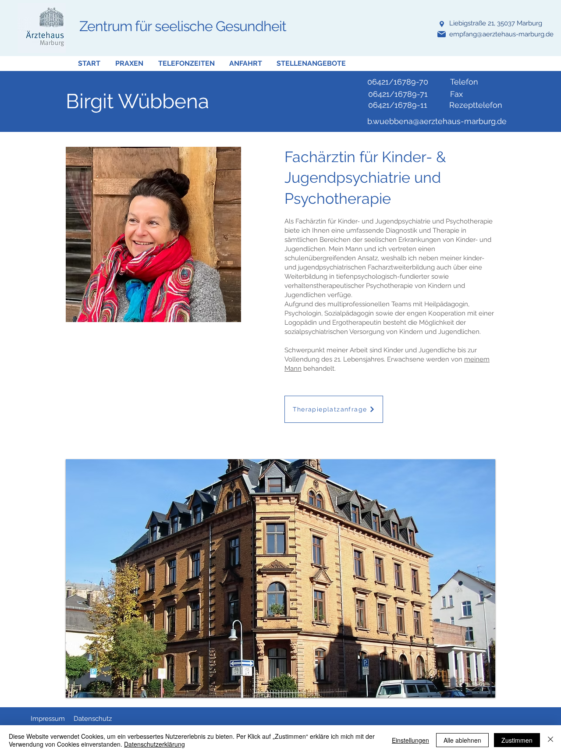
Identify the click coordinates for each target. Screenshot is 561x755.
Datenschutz (93, 719)
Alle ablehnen (462, 740)
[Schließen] (550, 740)
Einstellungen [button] (410, 740)
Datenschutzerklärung (154, 744)
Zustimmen (517, 740)
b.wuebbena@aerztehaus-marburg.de (437, 121)
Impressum (48, 719)
